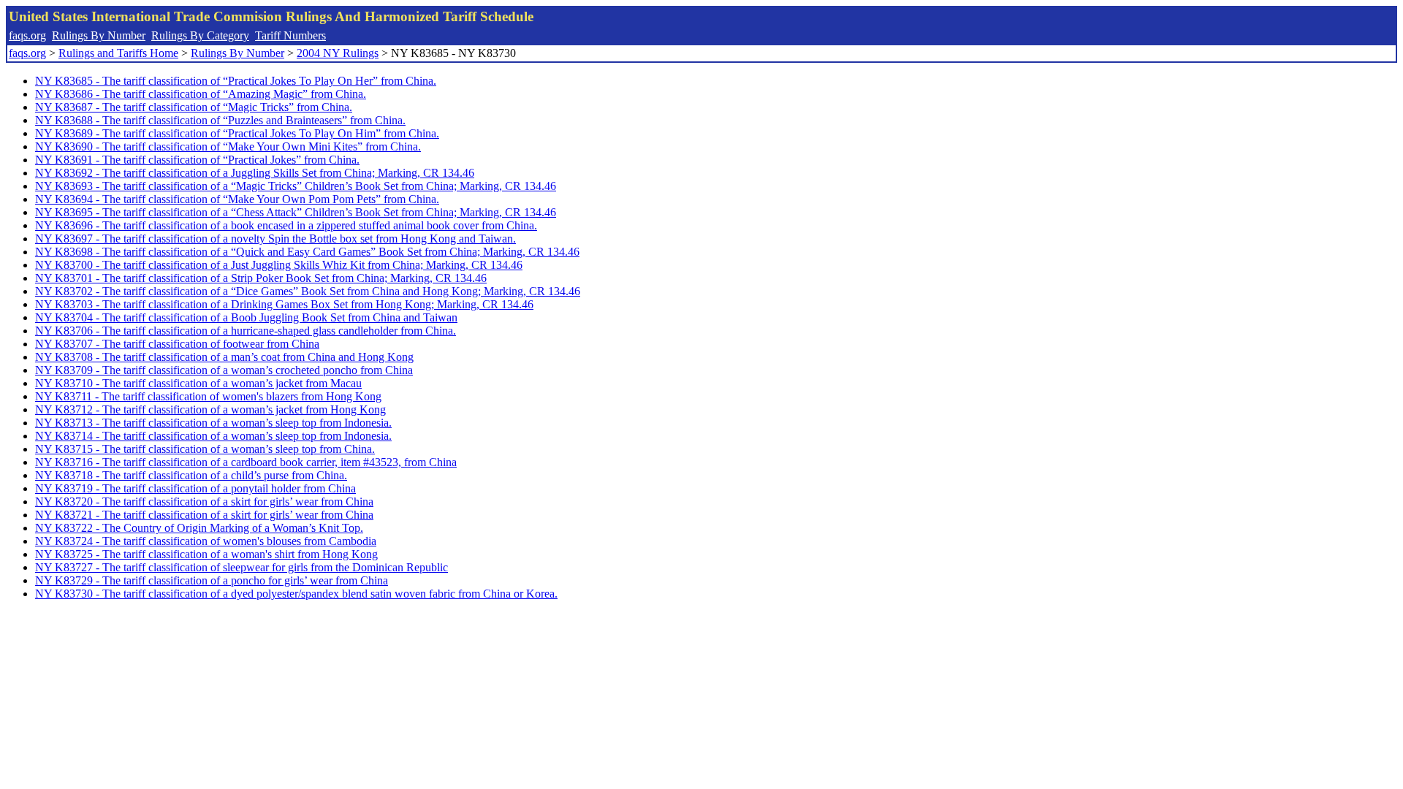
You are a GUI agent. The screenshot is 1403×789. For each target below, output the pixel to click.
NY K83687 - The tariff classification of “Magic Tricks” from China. (193, 107)
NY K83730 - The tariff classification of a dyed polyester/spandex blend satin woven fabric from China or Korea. (296, 593)
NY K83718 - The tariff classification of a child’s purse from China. (191, 475)
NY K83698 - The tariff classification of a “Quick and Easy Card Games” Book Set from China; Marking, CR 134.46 (307, 251)
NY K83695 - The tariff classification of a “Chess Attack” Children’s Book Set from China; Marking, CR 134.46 (295, 212)
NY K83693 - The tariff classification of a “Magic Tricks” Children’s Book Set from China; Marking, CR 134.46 (295, 186)
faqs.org (27, 35)
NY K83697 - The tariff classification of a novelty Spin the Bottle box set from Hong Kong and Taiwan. (275, 238)
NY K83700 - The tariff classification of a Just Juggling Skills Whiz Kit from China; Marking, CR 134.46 (278, 265)
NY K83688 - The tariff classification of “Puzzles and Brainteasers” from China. (220, 120)
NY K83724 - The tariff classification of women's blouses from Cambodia (205, 541)
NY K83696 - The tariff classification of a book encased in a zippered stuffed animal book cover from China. (286, 225)
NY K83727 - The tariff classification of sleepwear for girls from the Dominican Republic (241, 567)
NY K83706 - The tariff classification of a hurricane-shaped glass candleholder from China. (245, 330)
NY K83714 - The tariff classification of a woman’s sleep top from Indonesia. (213, 436)
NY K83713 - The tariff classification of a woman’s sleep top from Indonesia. (213, 422)
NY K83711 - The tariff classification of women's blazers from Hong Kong (208, 396)
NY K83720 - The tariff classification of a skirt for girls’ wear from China (204, 501)
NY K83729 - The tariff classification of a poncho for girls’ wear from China (211, 580)
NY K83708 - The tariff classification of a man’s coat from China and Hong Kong (224, 357)
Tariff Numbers (290, 35)
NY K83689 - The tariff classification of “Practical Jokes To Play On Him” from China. (237, 133)
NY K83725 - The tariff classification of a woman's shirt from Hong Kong (206, 554)
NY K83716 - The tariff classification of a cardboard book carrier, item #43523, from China (246, 462)
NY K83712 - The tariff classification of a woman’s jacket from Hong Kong (210, 409)
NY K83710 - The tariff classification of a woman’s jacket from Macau (198, 383)
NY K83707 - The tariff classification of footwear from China (177, 344)
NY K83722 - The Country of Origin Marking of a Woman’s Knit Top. (199, 528)
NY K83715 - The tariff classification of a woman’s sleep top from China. (205, 449)
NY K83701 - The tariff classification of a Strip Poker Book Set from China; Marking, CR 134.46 (261, 278)
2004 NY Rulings (338, 53)
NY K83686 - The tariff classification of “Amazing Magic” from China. (200, 94)
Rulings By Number (98, 35)
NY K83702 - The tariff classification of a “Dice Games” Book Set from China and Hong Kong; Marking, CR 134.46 (307, 291)
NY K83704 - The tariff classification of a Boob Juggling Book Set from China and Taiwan (246, 317)
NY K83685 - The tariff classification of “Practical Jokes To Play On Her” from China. (235, 81)
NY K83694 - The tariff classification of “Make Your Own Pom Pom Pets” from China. (237, 199)
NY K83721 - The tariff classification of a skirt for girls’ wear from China (204, 514)
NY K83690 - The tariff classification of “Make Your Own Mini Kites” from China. (228, 146)
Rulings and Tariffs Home (118, 53)
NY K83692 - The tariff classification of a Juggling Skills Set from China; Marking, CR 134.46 (254, 173)
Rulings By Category (200, 35)
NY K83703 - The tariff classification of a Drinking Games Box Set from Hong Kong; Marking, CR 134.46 (284, 304)
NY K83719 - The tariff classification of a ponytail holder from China (195, 488)
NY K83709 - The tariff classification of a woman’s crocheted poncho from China (224, 370)
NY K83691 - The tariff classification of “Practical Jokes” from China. (197, 159)
